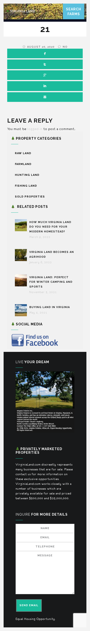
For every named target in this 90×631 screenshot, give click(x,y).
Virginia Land (22, 11)
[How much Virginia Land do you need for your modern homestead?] (22, 225)
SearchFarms (73, 11)
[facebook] (45, 53)
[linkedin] (45, 86)
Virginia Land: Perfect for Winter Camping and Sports (50, 282)
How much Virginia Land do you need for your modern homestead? (50, 227)
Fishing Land (26, 185)
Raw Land (23, 153)
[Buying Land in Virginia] (22, 310)
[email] (45, 97)
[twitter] (45, 64)
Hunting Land (27, 175)
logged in (34, 129)
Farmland (23, 164)
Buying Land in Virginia (49, 307)
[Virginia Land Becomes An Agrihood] (22, 255)
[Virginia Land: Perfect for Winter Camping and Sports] (22, 280)
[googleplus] (45, 75)
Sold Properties (30, 196)
